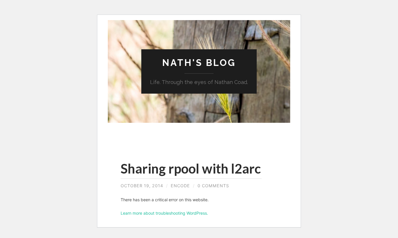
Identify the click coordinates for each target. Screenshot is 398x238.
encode (180, 185)
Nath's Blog (199, 62)
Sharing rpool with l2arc (191, 168)
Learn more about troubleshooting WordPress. (164, 213)
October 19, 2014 (142, 185)
